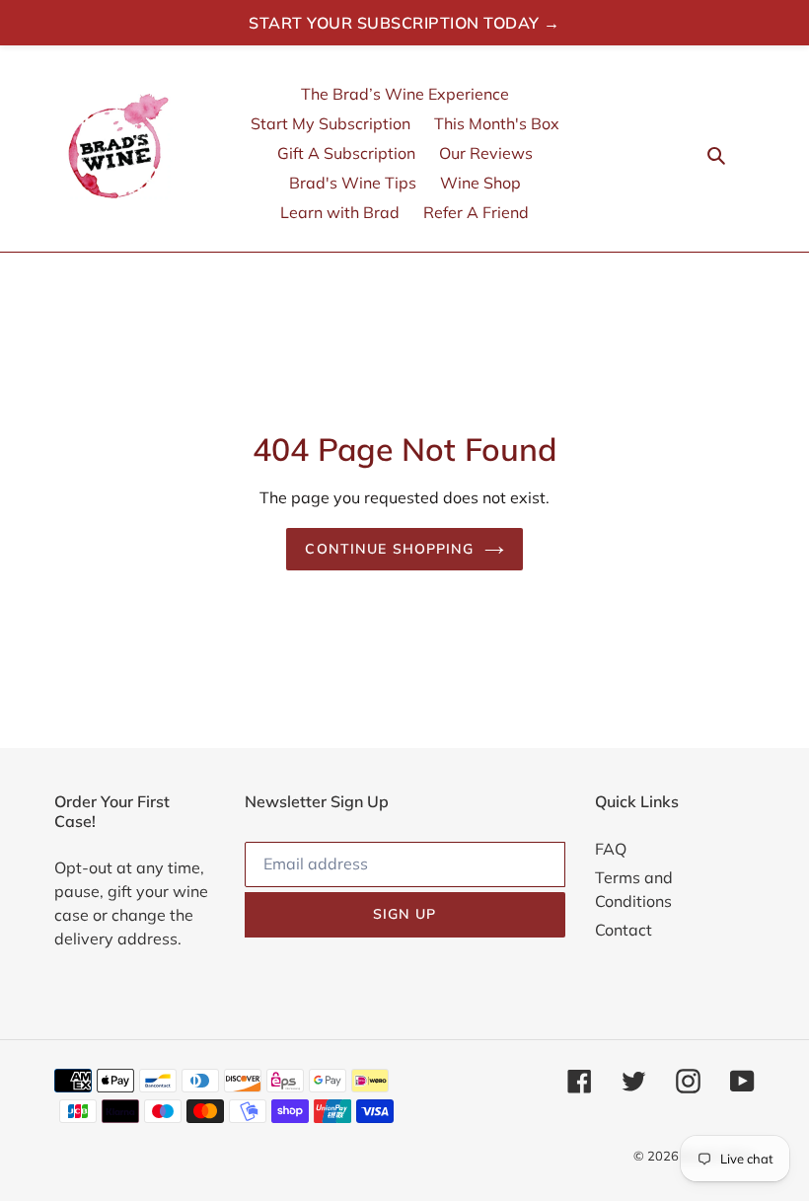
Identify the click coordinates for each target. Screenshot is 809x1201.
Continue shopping (389, 549)
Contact (623, 929)
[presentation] (745, 153)
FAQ (610, 849)
